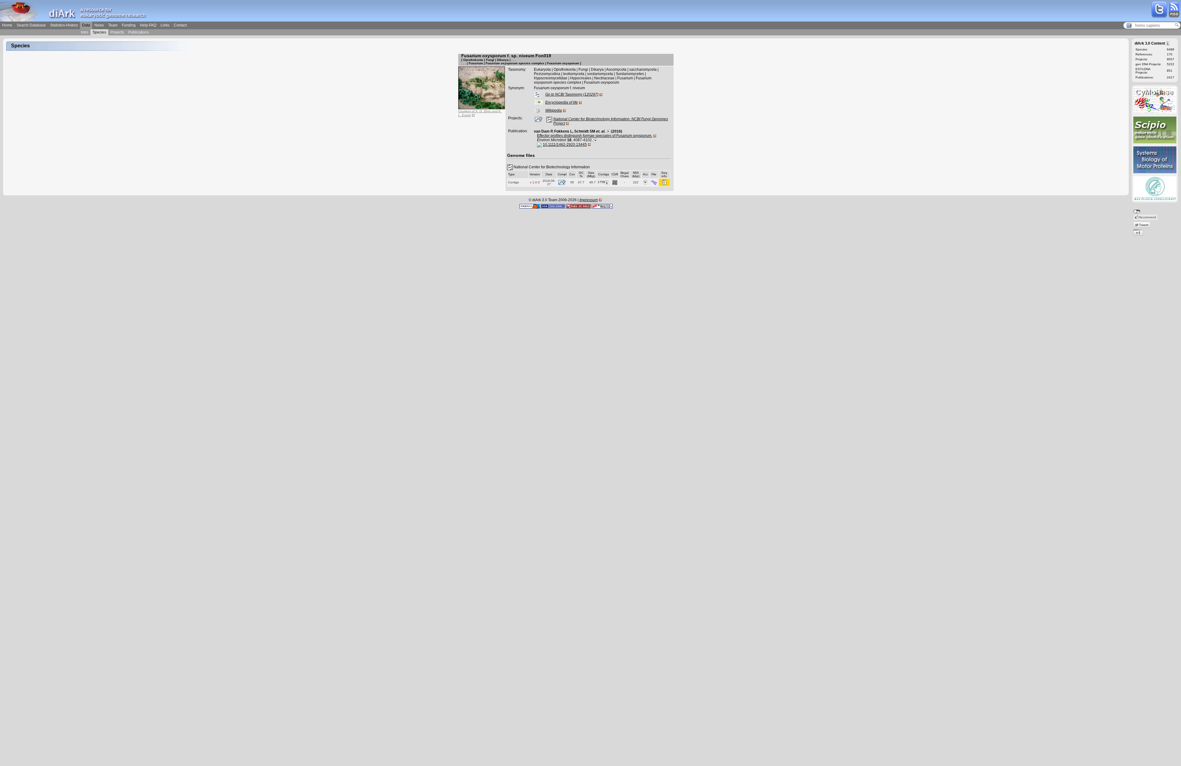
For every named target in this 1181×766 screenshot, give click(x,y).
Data (86, 25)
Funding (129, 25)
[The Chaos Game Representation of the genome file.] (614, 182)
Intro (84, 32)
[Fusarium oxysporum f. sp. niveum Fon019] (481, 88)
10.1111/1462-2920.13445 (565, 144)
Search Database (31, 25)
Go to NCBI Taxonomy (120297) (571, 94)
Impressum (588, 200)
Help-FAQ (148, 25)
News (99, 25)
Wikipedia (553, 110)
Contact (180, 25)
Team (112, 25)
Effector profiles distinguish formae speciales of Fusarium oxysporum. (594, 136)
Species (99, 32)
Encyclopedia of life (561, 102)
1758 (601, 182)
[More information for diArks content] (1168, 43)
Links (165, 25)
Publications (138, 32)
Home (7, 25)
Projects (117, 32)
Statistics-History (64, 25)
